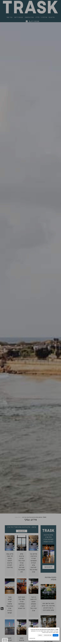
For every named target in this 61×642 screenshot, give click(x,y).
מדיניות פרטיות (32, 638)
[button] (2, 608)
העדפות (40, 635)
